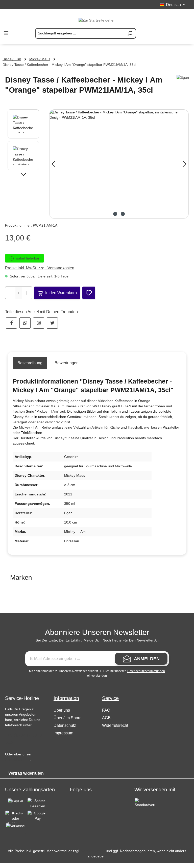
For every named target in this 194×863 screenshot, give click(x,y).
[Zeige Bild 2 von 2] (123, 214)
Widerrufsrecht (115, 725)
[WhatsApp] (25, 323)
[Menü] (6, 33)
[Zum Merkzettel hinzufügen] (89, 293)
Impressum (63, 733)
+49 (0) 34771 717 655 (23, 739)
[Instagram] (38, 323)
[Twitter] (52, 323)
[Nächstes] (184, 164)
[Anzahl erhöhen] (27, 293)
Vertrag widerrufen (26, 773)
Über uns (62, 710)
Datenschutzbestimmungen (146, 671)
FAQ (106, 710)
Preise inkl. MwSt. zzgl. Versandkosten (39, 268)
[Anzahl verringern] (10, 293)
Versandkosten (93, 851)
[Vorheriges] (53, 164)
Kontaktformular (17, 759)
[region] (97, 164)
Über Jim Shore (68, 718)
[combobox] (79, 33)
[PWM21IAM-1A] (119, 164)
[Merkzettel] (161, 33)
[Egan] (183, 77)
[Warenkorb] (185, 33)
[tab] (30, 363)
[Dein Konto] (173, 33)
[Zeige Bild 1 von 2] (115, 214)
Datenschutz (65, 725)
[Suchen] (130, 33)
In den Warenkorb (61, 293)
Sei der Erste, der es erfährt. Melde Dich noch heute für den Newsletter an (97, 640)
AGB (106, 718)
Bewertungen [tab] (67, 363)
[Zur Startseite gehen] (97, 20)
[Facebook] (11, 323)
